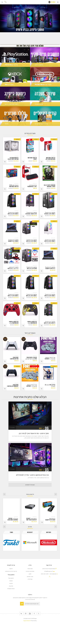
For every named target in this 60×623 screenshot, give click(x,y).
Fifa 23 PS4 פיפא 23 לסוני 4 (50, 385)
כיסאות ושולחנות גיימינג (11, 104)
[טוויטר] (38, 613)
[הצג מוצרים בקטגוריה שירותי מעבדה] (45, 96)
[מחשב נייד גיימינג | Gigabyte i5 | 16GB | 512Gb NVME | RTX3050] (11, 227)
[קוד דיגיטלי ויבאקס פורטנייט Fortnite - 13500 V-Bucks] (30, 372)
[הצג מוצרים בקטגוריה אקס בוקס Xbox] (15, 77)
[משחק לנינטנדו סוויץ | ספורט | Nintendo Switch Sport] (30, 145)
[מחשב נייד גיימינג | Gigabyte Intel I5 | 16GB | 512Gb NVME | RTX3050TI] (48, 255)
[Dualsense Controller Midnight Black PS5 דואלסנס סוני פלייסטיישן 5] (11, 372)
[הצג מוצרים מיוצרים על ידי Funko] (30, 542)
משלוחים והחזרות (30, 571)
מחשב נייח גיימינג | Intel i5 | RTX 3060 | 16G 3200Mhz (49, 241)
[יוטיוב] (30, 613)
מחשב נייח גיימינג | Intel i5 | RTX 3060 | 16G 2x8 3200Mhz (13, 214)
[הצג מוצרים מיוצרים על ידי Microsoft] (48, 542)
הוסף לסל (41, 161)
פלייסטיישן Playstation (11, 65)
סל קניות (11, 586)
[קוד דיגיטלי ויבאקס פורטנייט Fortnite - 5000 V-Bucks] (48, 345)
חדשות (11, 568)
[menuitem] (30, 568)
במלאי (54, 139)
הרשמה (22, 603)
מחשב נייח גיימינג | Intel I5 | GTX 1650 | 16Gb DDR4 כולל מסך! (31, 241)
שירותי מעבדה (39, 104)
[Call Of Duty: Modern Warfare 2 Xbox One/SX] (48, 173)
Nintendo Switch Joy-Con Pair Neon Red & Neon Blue (50, 159)
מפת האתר (30, 568)
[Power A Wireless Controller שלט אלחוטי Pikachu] (30, 309)
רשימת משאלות (11, 588)
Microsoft (48, 532)
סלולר (6, 124)
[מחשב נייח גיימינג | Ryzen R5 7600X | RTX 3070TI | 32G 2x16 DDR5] (30, 200)
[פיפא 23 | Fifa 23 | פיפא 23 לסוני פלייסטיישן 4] (48, 372)
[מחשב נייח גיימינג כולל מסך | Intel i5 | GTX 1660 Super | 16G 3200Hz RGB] (11, 255)
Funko (30, 532)
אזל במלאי (35, 366)
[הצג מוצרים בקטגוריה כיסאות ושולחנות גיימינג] (15, 96)
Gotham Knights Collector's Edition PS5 (13, 159)
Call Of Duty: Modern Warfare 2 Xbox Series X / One (49, 186)
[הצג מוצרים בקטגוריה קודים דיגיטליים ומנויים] (45, 116)
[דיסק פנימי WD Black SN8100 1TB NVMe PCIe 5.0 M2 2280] (11, 506)
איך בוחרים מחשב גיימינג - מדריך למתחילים (32, 475)
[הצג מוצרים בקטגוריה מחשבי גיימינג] (45, 57)
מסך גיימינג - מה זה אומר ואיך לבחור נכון (34, 433)
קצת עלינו (30, 579)
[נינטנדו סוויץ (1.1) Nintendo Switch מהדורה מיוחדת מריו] (11, 173)
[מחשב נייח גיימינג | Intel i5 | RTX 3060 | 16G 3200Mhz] (30, 282)
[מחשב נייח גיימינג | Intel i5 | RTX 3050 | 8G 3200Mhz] (48, 282)
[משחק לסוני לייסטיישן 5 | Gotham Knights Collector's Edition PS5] (11, 145)
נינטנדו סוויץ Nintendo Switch (43, 84)
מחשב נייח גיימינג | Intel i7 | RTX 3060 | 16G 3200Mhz (13, 296)
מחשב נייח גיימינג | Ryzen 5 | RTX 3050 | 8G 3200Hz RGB (49, 214)
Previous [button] (55, 494)
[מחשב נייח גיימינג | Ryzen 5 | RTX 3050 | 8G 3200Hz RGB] (48, 200)
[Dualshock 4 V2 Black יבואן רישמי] (30, 345)
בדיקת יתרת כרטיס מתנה (11, 571)
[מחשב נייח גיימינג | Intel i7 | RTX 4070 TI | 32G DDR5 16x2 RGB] (48, 309)
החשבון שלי (11, 578)
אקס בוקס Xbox (9, 84)
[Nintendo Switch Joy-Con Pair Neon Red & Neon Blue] (48, 145)
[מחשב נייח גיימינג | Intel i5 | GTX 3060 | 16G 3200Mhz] (48, 227)
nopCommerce (26, 620)
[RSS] (21, 613)
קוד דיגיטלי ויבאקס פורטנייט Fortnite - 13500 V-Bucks (31, 386)
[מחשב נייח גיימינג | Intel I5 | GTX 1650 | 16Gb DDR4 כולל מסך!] (30, 227)
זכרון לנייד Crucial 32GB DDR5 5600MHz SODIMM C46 (31, 520)
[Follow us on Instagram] (25, 613)
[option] (30, 24)
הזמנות (11, 580)
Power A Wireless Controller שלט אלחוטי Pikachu (32, 323)
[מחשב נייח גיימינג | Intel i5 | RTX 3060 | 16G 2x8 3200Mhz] (11, 200)
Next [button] (4, 494)
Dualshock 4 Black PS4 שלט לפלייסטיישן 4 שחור (31, 359)
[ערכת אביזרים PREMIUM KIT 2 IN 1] (30, 173)
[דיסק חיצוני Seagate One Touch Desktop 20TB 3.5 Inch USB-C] (48, 506)
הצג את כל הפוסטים (30, 484)
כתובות (11, 583)
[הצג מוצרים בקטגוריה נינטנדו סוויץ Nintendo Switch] (45, 77)
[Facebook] (34, 613)
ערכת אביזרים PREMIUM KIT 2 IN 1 (32, 185)
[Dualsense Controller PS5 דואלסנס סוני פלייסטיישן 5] (11, 345)
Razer (11, 532)
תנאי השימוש (30, 576)
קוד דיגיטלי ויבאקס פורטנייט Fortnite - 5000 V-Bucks (50, 359)
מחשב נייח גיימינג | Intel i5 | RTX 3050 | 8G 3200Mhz (50, 296)
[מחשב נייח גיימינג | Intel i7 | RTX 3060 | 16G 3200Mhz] (11, 282)
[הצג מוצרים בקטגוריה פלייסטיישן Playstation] (15, 57)
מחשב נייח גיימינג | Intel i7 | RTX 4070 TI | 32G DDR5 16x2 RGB (49, 323)
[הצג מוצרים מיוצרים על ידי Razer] (11, 542)
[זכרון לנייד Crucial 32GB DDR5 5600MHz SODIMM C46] (30, 506)
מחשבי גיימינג (39, 65)
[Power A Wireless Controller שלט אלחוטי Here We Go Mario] (11, 309)
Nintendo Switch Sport (32, 158)
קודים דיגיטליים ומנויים (41, 124)
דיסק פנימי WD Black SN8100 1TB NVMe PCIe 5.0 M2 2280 (12, 520)
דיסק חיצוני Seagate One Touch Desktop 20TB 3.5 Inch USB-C (50, 520)
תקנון (30, 574)
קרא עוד (12, 427)
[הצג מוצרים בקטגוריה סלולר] (15, 116)
